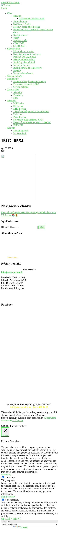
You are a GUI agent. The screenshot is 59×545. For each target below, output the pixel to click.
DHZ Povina (19, 108)
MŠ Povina (18, 103)
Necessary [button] (6, 474)
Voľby (16, 37)
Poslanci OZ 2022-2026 (24, 57)
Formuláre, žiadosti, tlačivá (26, 84)
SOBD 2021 (19, 46)
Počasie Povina (12, 257)
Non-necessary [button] (8, 496)
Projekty (17, 70)
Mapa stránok (19, 133)
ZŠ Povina (18, 106)
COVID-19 (18, 43)
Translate (23, 527)
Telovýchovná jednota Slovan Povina (31, 111)
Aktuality (17, 92)
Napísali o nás (20, 40)
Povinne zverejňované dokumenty (29, 81)
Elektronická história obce (31, 18)
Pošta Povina (19, 117)
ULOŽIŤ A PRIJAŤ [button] (11, 519)
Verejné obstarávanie (23, 73)
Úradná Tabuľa (14, 76)
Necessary (10, 477)
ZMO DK (18, 125)
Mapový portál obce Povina (26, 26)
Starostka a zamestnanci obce (27, 54)
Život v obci (13, 89)
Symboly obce (20, 21)
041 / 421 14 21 (41, 407)
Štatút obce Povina (22, 24)
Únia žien (18, 114)
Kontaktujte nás (20, 130)
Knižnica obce (20, 35)
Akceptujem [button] (50, 417)
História (17, 16)
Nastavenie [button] (6, 420)
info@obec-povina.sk (12, 272)
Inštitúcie (11, 100)
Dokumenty (13, 78)
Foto (15, 98)
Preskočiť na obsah (10, 2)
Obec (9, 13)
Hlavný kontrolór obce (24, 59)
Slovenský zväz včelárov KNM (28, 119)
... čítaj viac (17, 420)
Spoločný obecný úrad (24, 62)
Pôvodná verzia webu (23, 51)
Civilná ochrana (20, 87)
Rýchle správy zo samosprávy (27, 67)
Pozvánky (18, 95)
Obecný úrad (13, 48)
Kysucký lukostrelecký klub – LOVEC (32, 122)
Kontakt (11, 128)
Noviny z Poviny (21, 65)
